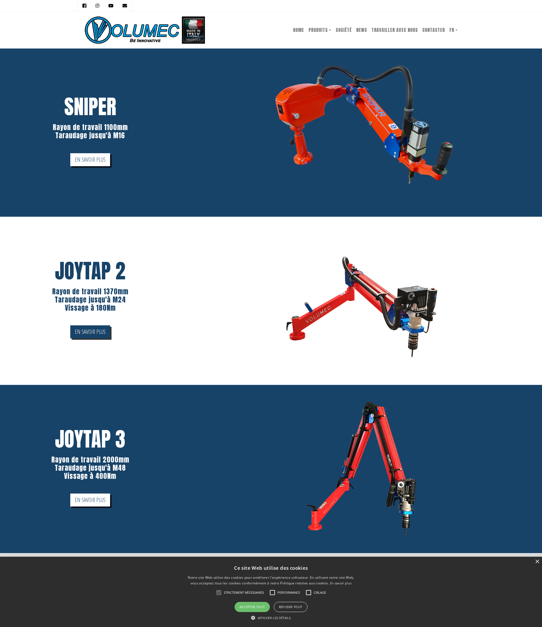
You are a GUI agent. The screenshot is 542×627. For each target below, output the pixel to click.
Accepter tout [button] (252, 607)
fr (451, 30)
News (361, 30)
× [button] (537, 562)
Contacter (433, 30)
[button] (271, 618)
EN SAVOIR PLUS (90, 159)
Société (344, 30)
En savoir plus (340, 583)
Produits (318, 30)
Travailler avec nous (394, 30)
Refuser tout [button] (290, 607)
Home (298, 30)
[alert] (271, 592)
